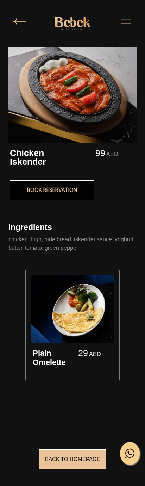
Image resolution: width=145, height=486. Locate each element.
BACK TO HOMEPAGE (72, 459)
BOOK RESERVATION (52, 190)
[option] (72, 326)
